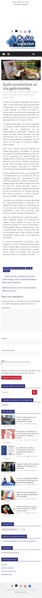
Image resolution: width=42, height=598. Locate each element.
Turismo (11, 97)
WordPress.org (6, 574)
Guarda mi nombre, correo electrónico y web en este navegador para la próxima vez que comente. (21, 371)
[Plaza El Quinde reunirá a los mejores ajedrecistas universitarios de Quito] (8, 416)
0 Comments (34, 92)
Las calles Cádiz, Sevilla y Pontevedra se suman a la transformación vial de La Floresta (25, 451)
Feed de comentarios (8, 571)
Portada (28, 268)
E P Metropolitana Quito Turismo (14, 268)
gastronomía (9, 95)
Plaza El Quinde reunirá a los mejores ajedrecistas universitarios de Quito (26, 419)
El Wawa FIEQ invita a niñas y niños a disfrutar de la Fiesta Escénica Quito (26, 509)
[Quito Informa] (21, 36)
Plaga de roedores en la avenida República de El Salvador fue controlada (27, 466)
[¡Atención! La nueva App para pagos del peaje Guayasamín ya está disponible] (8, 491)
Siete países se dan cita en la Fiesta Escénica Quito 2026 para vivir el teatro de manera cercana (27, 434)
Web (3, 361)
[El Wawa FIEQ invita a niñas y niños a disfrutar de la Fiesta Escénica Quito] (8, 506)
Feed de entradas (7, 568)
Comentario (6, 308)
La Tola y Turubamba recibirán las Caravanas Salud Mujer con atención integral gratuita (27, 480)
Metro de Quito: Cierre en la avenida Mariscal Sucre (19, 289)
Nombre (4, 338)
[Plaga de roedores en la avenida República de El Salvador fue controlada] (8, 463)
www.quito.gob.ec (21, 592)
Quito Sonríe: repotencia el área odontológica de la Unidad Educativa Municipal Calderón (19, 279)
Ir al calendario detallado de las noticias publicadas (19, 541)
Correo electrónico (8, 350)
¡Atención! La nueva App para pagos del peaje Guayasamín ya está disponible (27, 494)
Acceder (4, 565)
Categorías (5, 405)
